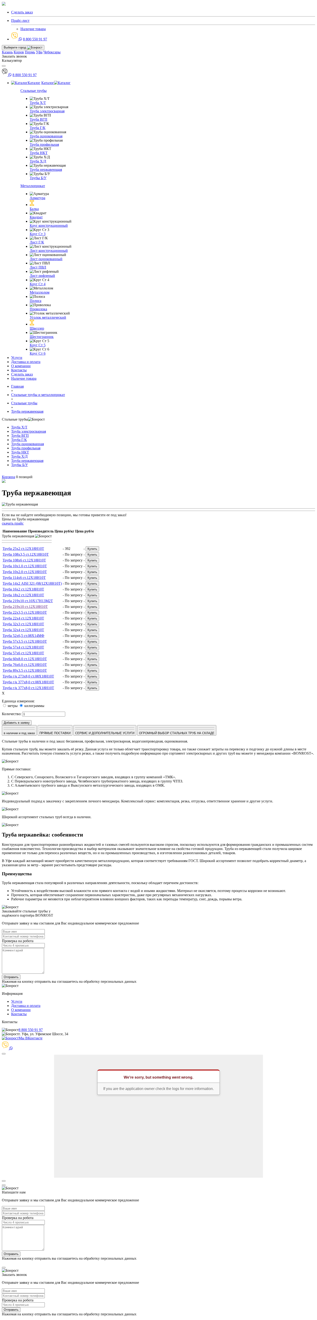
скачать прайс (13, 523)
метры (12, 706)
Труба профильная (44, 144)
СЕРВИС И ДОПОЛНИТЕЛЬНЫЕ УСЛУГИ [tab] (104, 733)
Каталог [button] (34, 83)
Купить (92, 549)
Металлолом (39, 292)
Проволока (38, 309)
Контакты (19, 370)
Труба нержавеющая (46, 170)
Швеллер (37, 328)
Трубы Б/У (38, 178)
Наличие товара (33, 29)
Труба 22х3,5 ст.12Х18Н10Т (25, 612)
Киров (19, 52)
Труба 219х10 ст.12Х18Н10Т (25, 607)
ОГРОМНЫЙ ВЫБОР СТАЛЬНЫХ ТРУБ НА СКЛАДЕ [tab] (176, 733)
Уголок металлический (48, 317)
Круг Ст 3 (37, 234)
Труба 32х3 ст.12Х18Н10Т (23, 624)
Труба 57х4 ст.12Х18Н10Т (23, 647)
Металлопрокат (32, 186)
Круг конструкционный (49, 225)
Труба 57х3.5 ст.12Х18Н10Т (25, 641)
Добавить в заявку (17, 722)
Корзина (8, 477)
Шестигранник (42, 337)
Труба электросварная (47, 111)
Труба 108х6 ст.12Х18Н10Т (24, 560)
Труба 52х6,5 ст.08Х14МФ (23, 636)
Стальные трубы (33, 91)
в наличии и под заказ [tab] (19, 733)
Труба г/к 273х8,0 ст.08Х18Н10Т (28, 676)
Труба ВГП (38, 119)
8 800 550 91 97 (35, 39)
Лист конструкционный (49, 251)
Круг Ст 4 (37, 284)
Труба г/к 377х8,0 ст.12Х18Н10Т (28, 688)
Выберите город (15, 47)
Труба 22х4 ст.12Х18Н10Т (23, 618)
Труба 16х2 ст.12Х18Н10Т (23, 589)
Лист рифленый (42, 276)
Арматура (37, 198)
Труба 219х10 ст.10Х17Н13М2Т (28, 601)
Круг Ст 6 (37, 353)
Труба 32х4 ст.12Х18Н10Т (23, 630)
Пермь (30, 52)
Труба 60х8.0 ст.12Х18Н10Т (25, 659)
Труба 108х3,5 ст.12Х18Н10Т (26, 554)
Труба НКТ (39, 153)
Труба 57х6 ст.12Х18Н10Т (23, 653)
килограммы (33, 706)
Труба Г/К (37, 128)
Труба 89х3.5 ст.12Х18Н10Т (25, 670)
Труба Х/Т (38, 103)
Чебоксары (52, 52)
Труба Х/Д (38, 161)
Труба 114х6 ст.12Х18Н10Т (24, 578)
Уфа (39, 52)
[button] (158, 540)
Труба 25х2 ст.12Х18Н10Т (23, 549)
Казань (7, 52)
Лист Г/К (37, 242)
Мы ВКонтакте (30, 1038)
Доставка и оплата (25, 362)
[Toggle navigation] (4, 66)
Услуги (16, 358)
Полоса (35, 301)
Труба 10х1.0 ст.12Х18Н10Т (25, 566)
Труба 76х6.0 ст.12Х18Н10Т (25, 665)
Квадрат (36, 217)
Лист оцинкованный (46, 259)
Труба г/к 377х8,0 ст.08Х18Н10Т (28, 682)
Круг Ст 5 (37, 345)
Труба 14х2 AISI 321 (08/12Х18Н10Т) (32, 583)
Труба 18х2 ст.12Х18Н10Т (23, 595)
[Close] (4, 1053)
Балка (34, 209)
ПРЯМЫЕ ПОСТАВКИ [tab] (55, 733)
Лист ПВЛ (38, 267)
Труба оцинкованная (46, 136)
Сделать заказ (22, 374)
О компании (21, 366)
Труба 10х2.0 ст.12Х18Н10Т (25, 572)
